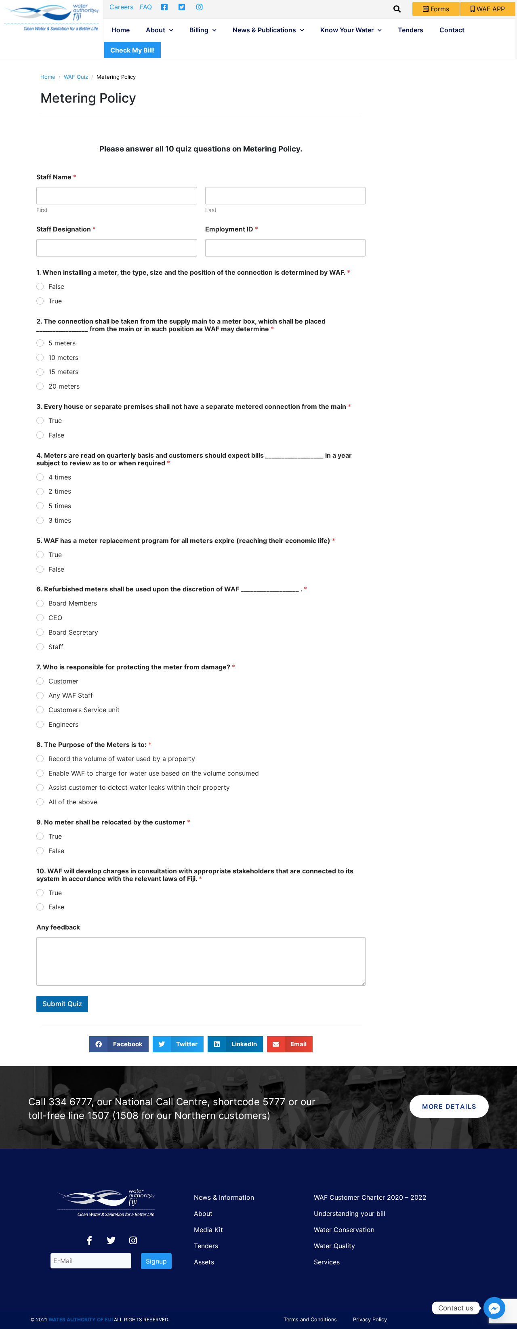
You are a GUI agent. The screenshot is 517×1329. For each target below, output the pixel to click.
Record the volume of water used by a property (121, 759)
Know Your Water (347, 30)
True (55, 301)
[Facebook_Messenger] (494, 1308)
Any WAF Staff (70, 695)
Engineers (63, 724)
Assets (204, 1262)
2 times (59, 491)
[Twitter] (111, 1240)
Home (120, 30)
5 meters (62, 343)
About (155, 30)
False (56, 286)
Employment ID (231, 229)
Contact (451, 30)
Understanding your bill (349, 1213)
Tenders (410, 30)
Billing (198, 30)
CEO (55, 618)
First (42, 209)
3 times (59, 520)
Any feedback (58, 927)
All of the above (72, 802)
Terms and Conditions (310, 1319)
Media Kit (208, 1230)
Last (210, 209)
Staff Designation (66, 229)
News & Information (224, 1197)
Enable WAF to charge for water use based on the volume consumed (153, 773)
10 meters (63, 357)
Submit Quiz (62, 1004)
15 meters (63, 372)
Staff (55, 647)
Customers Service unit (84, 710)
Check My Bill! (132, 50)
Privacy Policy (370, 1319)
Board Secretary (73, 632)
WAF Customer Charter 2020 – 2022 (370, 1197)
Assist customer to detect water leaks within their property (139, 787)
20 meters (64, 386)
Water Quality (334, 1246)
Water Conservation (344, 1230)
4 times (59, 477)
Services (327, 1262)
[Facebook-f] (89, 1240)
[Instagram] (132, 1240)
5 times (59, 506)
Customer (63, 681)
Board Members (72, 603)
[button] (119, 1044)
